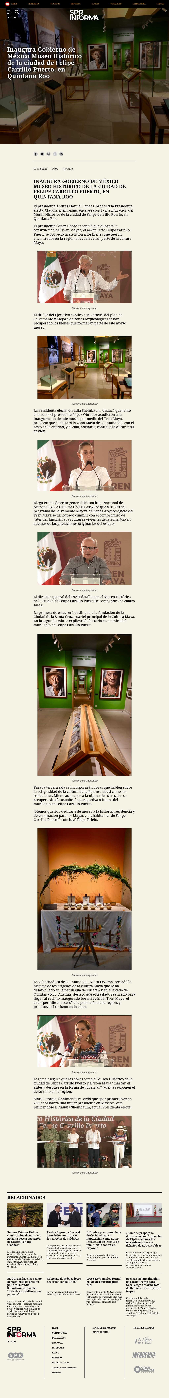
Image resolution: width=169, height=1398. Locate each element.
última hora (59, 1332)
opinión (56, 1372)
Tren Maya (148, 3)
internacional (60, 1362)
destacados (59, 1337)
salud (55, 1352)
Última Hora (24, 3)
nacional (57, 1342)
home (55, 1327)
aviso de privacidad (104, 1328)
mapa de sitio (100, 1332)
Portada (46, 3)
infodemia (58, 1347)
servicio (57, 1357)
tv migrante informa (64, 1367)
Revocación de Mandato (74, 3)
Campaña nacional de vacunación (114, 3)
